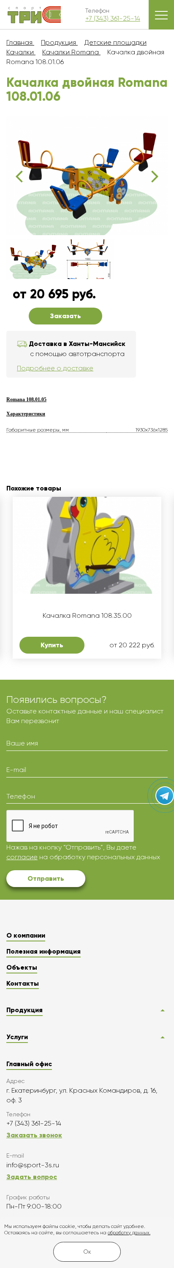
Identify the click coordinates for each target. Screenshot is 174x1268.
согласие (22, 857)
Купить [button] (52, 645)
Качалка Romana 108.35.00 (87, 615)
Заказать (65, 316)
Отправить (45, 878)
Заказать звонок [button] (34, 1135)
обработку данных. (129, 1233)
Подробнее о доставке (55, 368)
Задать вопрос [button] (31, 1177)
